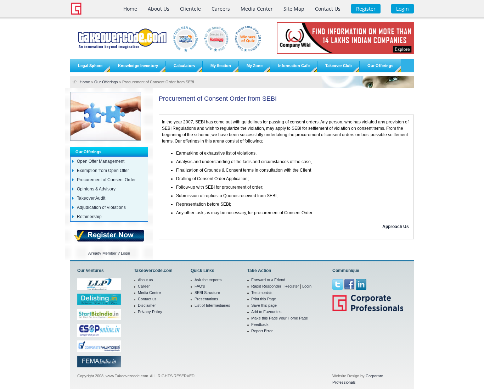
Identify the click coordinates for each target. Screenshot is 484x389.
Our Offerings (106, 82)
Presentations (206, 299)
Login (306, 286)
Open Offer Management (100, 161)
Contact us (147, 299)
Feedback (260, 324)
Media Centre (149, 292)
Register (292, 286)
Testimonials (261, 292)
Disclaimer (147, 305)
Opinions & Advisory (96, 189)
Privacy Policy (150, 312)
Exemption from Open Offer (103, 170)
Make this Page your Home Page (279, 318)
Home (85, 82)
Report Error (262, 331)
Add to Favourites (266, 312)
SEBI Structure (207, 292)
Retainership (89, 216)
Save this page (264, 305)
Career (144, 286)
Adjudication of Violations (101, 207)
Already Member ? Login (109, 253)
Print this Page (263, 299)
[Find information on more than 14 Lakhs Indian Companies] (345, 37)
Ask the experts (208, 280)
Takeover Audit (91, 198)
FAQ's (200, 286)
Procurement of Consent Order (106, 179)
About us (145, 280)
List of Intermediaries (212, 305)
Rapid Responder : (268, 286)
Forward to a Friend (268, 280)
